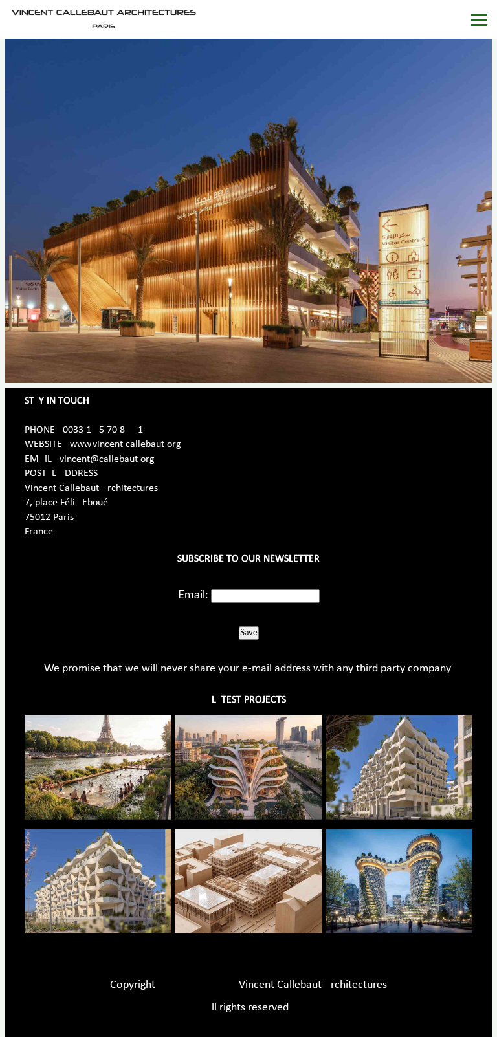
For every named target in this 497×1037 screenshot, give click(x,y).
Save (249, 632)
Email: (193, 595)
